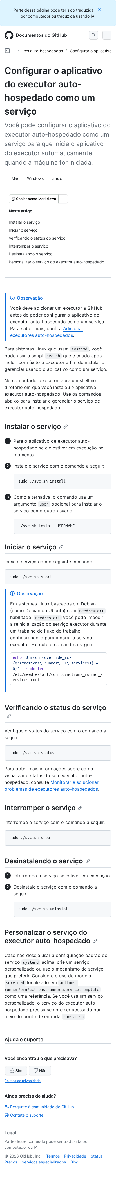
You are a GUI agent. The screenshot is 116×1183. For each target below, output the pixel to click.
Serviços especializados (44, 1162)
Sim (18, 1070)
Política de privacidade (23, 1081)
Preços (11, 1162)
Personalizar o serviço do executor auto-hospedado (47, 936)
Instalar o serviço (33, 426)
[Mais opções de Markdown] (63, 198)
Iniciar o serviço (31, 547)
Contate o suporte (26, 1115)
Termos (53, 1156)
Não (42, 1070)
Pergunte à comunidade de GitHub (42, 1106)
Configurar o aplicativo (90, 50)
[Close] (99, 9)
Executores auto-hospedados (35, 50)
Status (96, 1156)
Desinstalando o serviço (44, 861)
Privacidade (75, 1156)
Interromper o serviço (40, 808)
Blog (74, 1162)
